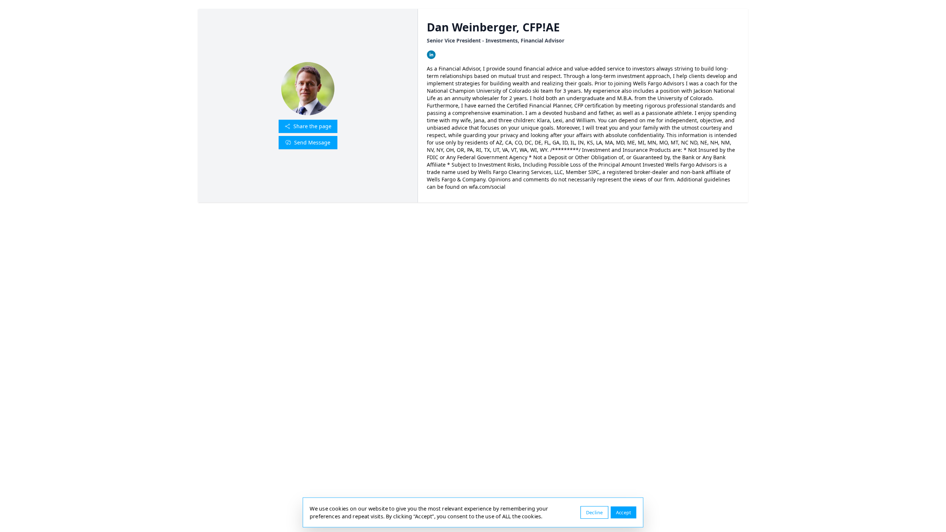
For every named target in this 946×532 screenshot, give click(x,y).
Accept (623, 512)
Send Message (312, 142)
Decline (594, 512)
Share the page (312, 126)
